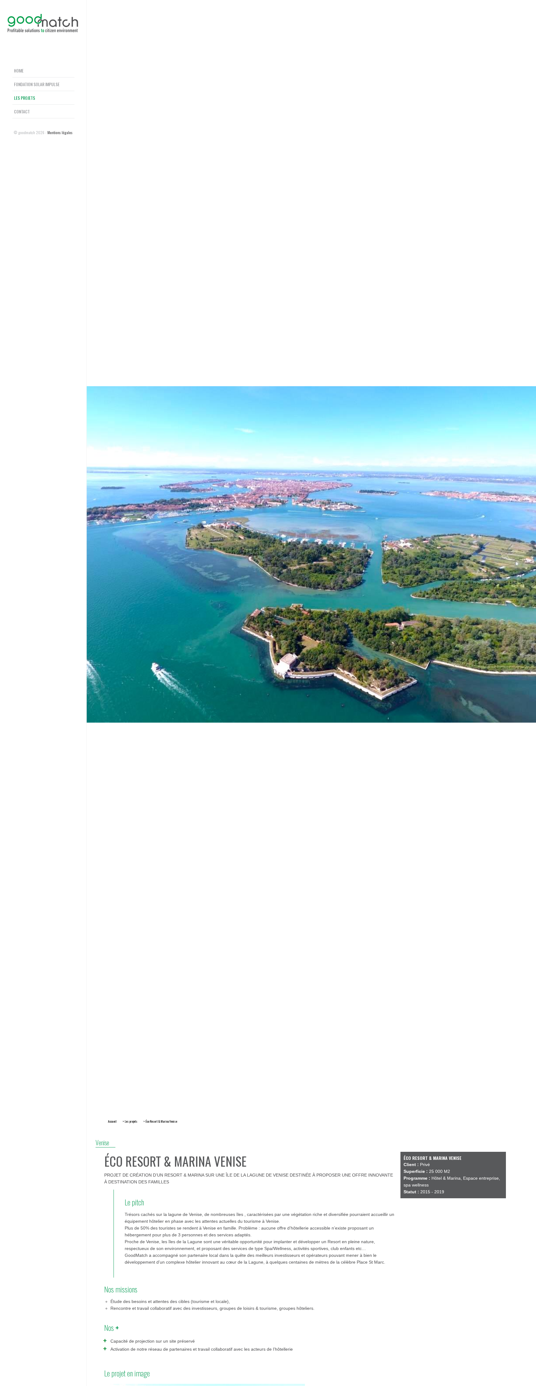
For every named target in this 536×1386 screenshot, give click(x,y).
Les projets (24, 97)
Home (19, 70)
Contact (22, 111)
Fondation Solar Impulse (37, 84)
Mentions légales (60, 132)
